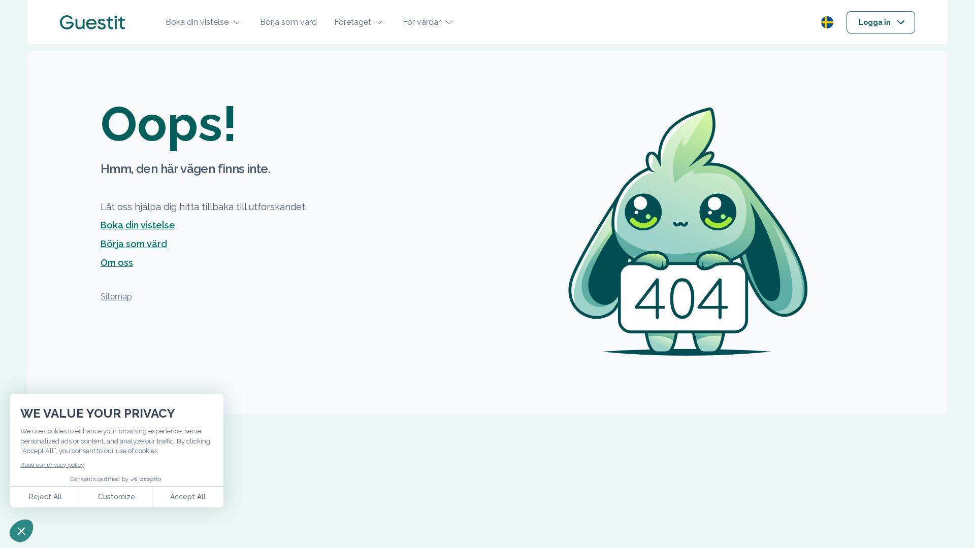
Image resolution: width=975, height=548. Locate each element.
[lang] (827, 22)
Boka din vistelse (197, 22)
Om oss (117, 262)
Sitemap (116, 296)
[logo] (92, 22)
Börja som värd (288, 22)
